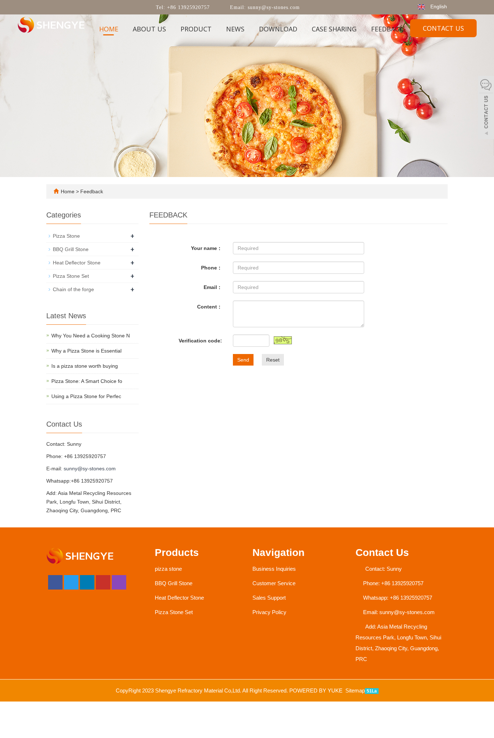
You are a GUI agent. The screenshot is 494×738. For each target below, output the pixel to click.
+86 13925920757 (187, 7)
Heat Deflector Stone (77, 263)
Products (177, 552)
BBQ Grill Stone (71, 249)
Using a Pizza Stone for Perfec (86, 396)
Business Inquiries (274, 569)
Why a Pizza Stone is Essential (86, 351)
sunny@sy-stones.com (273, 7)
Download (278, 29)
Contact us (443, 28)
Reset (273, 360)
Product (196, 29)
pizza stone (168, 569)
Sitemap (355, 690)
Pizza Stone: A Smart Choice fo (86, 381)
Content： (209, 307)
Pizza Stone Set (71, 276)
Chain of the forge (73, 289)
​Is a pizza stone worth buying (84, 366)
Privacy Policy (269, 612)
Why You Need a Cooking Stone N (90, 335)
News (235, 29)
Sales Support (269, 598)
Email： (213, 287)
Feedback (387, 29)
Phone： (211, 268)
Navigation (278, 552)
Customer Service (273, 583)
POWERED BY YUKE (316, 690)
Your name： (206, 248)
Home (108, 29)
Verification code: (200, 341)
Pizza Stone (66, 236)
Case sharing (334, 29)
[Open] (486, 108)
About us (149, 29)
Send (243, 360)
